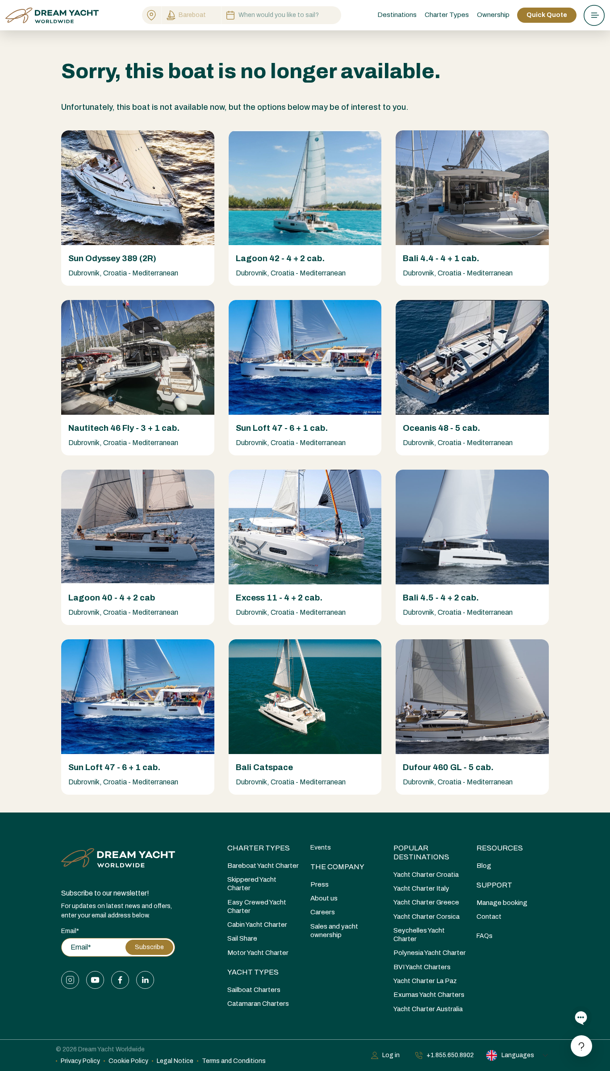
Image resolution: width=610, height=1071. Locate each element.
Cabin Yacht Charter (257, 924)
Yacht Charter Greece (426, 902)
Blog (483, 865)
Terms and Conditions (234, 1061)
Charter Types (258, 848)
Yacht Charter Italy (421, 888)
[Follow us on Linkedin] (145, 980)
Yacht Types (253, 972)
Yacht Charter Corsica (426, 916)
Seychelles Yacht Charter (419, 934)
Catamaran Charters (258, 1003)
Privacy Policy (80, 1061)
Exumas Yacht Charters (428, 994)
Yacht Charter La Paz (425, 980)
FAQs (484, 936)
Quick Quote (546, 15)
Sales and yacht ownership (334, 930)
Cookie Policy (128, 1061)
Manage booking (501, 902)
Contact (488, 916)
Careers (322, 912)
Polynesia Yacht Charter (429, 952)
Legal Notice (175, 1061)
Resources (499, 848)
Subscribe (149, 947)
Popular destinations (421, 852)
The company (337, 867)
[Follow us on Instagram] (70, 980)
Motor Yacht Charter (257, 952)
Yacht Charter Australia (428, 1009)
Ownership (493, 14)
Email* (70, 931)
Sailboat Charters (253, 989)
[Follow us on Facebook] (120, 980)
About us (324, 898)
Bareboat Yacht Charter (263, 865)
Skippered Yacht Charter (251, 884)
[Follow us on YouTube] (95, 980)
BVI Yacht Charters (422, 967)
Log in (391, 1055)
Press (319, 884)
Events (320, 847)
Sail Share (242, 938)
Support (494, 885)
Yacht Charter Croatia (426, 874)
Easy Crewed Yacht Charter (256, 906)
